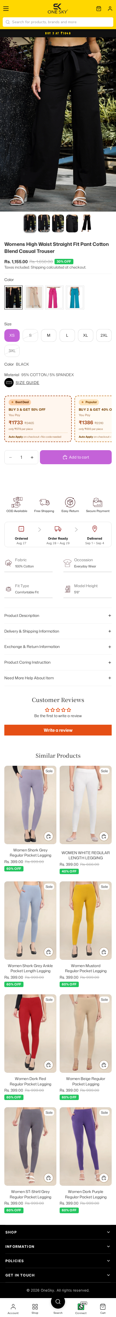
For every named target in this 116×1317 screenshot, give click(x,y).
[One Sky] (58, 9)
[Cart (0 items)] (99, 8)
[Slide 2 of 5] (44, 223)
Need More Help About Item (29, 677)
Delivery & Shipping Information (31, 631)
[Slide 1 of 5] (30, 223)
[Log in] (110, 8)
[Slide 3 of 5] (58, 223)
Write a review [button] (58, 730)
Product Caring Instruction (27, 662)
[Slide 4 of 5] (72, 223)
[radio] (13, 297)
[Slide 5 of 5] (86, 223)
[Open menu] (6, 8)
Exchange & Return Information (32, 646)
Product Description (21, 615)
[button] (58, 382)
